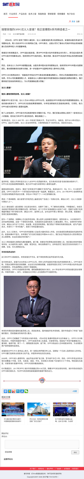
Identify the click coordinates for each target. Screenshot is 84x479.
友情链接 (67, 469)
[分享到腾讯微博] (18, 391)
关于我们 (33, 469)
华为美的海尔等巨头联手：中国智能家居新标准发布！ (13, 420)
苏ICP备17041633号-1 (50, 477)
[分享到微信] (26, 391)
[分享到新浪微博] (14, 391)
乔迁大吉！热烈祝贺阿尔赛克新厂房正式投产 (39, 420)
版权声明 (50, 469)
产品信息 (23, 13)
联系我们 (75, 469)
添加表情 (8, 452)
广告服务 (58, 469)
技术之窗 (32, 13)
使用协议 (41, 469)
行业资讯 (13, 13)
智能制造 (42, 13)
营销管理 (52, 13)
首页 (6, 13)
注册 (78, 21)
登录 (73, 21)
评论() (4, 436)
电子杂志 (71, 13)
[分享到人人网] (22, 391)
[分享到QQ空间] (9, 391)
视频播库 (61, 13)
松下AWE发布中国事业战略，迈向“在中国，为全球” (64, 420)
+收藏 (74, 391)
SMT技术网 (20, 34)
